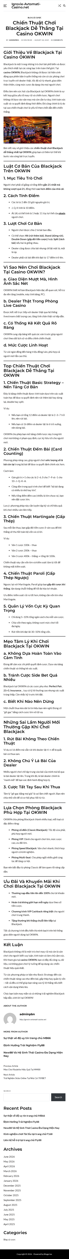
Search (7, 1091)
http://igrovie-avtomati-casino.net (33, 1019)
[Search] (64, 5)
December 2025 (12, 1185)
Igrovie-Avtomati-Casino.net (26, 5)
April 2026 (9, 1166)
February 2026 (11, 1175)
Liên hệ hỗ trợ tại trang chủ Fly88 (22, 1140)
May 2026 (9, 1161)
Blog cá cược (34, 17)
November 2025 (12, 1190)
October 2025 (11, 1195)
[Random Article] (59, 5)
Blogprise (48, 1254)
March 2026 (10, 1171)
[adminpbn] (10, 1019)
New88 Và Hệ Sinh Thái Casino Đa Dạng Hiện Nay (32, 1127)
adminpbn (14, 40)
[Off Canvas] (5, 6)
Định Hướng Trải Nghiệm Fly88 (24, 1045)
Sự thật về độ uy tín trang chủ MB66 (27, 1038)
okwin (62, 213)
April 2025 (9, 1224)
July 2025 (9, 1209)
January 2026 (11, 1180)
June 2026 (9, 1156)
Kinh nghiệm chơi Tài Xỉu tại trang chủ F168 (28, 1134)
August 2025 (10, 1204)
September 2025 (12, 1200)
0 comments (57, 40)
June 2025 (9, 1214)
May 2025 (9, 1219)
